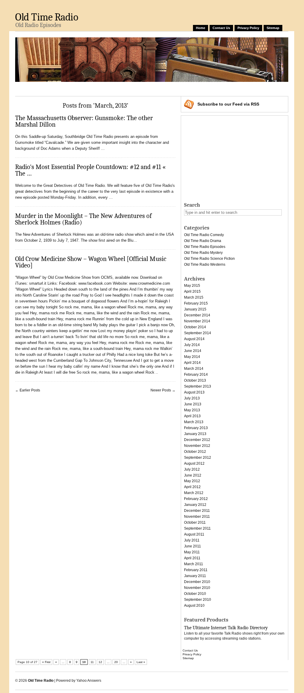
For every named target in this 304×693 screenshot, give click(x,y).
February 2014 (196, 374)
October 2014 (195, 327)
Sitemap (273, 28)
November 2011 (197, 516)
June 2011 (192, 546)
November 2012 (197, 446)
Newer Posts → (163, 390)
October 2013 (195, 380)
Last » (141, 662)
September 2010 (197, 600)
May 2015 (192, 285)
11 (92, 662)
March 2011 (193, 564)
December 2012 (197, 440)
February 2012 (196, 499)
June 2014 (192, 351)
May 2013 (192, 410)
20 (116, 662)
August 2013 (194, 392)
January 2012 (195, 505)
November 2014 (197, 321)
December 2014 (197, 315)
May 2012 (192, 481)
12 (100, 662)
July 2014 (192, 345)
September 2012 (197, 457)
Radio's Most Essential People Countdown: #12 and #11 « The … (90, 170)
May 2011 (192, 552)
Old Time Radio (46, 17)
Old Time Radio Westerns (204, 264)
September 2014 (197, 333)
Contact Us (221, 28)
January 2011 (195, 576)
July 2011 (192, 540)
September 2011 (197, 528)
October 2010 (195, 594)
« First (46, 662)
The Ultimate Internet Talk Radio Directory (226, 627)
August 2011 (194, 534)
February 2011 (196, 570)
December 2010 (197, 582)
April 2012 (192, 487)
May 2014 (192, 357)
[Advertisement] (123, 88)
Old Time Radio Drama (202, 241)
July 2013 (192, 398)
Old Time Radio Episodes (204, 247)
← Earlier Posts (27, 390)
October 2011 (195, 522)
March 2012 (193, 493)
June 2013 (192, 404)
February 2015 (196, 303)
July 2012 (192, 469)
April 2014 (192, 363)
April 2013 (192, 416)
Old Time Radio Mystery (203, 253)
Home (200, 28)
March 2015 (193, 297)
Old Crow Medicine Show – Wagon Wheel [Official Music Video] (90, 262)
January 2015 (195, 309)
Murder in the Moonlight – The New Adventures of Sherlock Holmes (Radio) (83, 219)
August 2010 (194, 605)
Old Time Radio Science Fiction (209, 259)
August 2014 (194, 339)
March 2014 (193, 369)
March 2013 (193, 422)
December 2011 (197, 511)
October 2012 (195, 452)
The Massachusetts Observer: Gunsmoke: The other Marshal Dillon (84, 121)
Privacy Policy (248, 28)
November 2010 (197, 588)
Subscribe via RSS (228, 104)
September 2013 (197, 386)
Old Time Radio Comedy (204, 235)
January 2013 (195, 434)
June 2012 (192, 475)
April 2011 (192, 558)
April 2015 (192, 291)
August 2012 (194, 463)
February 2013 (196, 428)
